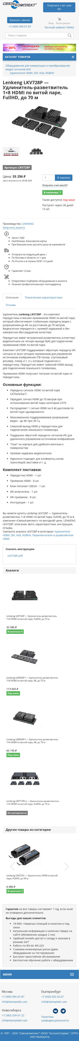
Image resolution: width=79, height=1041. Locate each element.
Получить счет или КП (54, 185)
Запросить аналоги (14, 227)
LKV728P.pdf (15, 555)
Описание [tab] (12, 297)
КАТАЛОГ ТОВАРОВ (17, 57)
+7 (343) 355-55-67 (52, 996)
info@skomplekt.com (14, 1001)
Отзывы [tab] (11, 305)
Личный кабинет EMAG (59, 27)
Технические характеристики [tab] (43, 297)
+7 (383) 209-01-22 (13, 1015)
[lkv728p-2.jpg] (36, 151)
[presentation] (12, 867)
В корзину (63, 177)
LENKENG (28, 223)
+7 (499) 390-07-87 (20, 26)
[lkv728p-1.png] (11, 151)
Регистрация (63, 23)
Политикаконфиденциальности (55, 1018)
